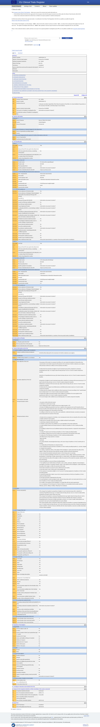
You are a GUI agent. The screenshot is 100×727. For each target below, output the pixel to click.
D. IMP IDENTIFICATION (18, 81)
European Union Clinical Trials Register (22, 12)
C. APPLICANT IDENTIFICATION (19, 79)
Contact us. (18, 709)
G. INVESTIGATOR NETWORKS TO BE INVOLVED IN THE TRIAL (26, 88)
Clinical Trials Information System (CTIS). (20, 20)
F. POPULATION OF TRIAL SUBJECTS (20, 87)
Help (88, 2)
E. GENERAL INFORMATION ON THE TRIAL (22, 85)
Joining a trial (27, 6)
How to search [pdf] (29, 41)
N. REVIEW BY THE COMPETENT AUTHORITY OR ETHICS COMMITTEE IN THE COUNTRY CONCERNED (35, 90)
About (44, 6)
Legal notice (86, 715)
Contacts (37, 6)
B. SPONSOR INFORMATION (19, 77)
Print (15, 53)
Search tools (36, 44)
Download (20, 53)
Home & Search (16, 6)
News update (53, 6)
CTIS (52, 717)
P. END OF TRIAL (16, 92)
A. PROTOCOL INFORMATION (19, 75)
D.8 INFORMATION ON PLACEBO (20, 83)
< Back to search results (17, 50)
